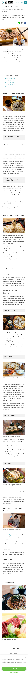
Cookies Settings (14, 672)
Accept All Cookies (14, 668)
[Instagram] (14, 648)
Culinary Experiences (14, 9)
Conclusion (7, 86)
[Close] (25, 657)
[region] (14, 665)
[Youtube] (18, 648)
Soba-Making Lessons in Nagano (9, 610)
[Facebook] (9, 648)
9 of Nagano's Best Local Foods (9, 639)
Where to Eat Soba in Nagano (10, 82)
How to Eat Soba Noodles (10, 80)
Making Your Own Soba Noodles (11, 84)
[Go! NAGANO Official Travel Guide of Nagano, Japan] (7, 2)
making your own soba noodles (14, 535)
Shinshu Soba (5, 9)
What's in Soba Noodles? (10, 78)
